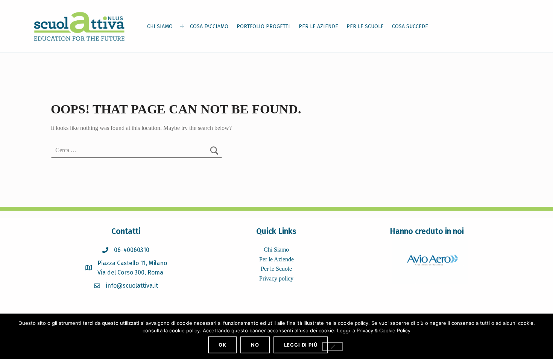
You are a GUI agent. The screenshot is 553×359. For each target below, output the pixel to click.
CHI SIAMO (160, 26)
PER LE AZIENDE (318, 26)
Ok (222, 345)
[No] (332, 346)
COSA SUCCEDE (410, 26)
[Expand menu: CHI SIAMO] (182, 26)
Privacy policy (276, 278)
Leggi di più (301, 345)
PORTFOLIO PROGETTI (263, 26)
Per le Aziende (276, 259)
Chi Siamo (276, 249)
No (255, 345)
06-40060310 (131, 249)
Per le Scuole (276, 268)
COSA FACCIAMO (209, 26)
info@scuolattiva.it (132, 285)
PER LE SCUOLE (365, 26)
